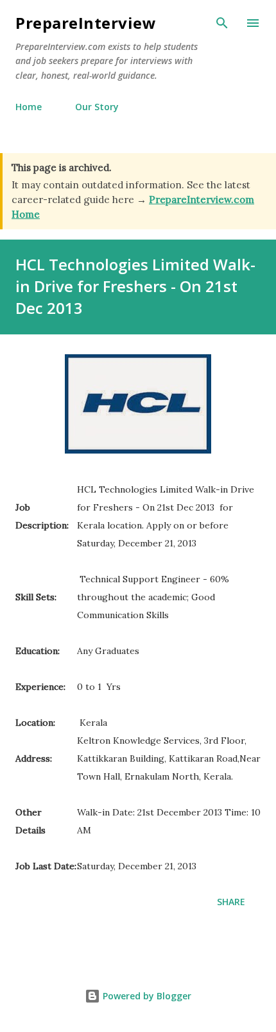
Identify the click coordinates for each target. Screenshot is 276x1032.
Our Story (97, 107)
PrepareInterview (85, 22)
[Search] (222, 23)
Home (28, 107)
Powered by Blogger (145, 996)
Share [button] (231, 902)
